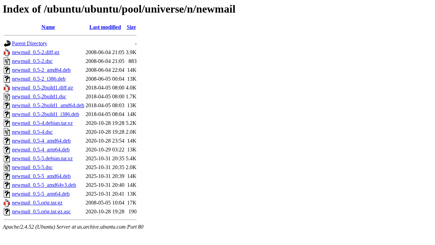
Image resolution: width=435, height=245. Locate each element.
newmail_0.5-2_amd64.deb (41, 70)
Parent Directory (29, 43)
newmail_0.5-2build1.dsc (39, 96)
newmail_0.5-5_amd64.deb (41, 176)
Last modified (105, 27)
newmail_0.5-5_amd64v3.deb (44, 185)
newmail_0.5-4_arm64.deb (41, 149)
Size (131, 27)
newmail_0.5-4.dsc (32, 132)
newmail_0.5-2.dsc (32, 61)
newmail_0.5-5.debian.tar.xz (42, 158)
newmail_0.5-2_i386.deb (39, 79)
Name (48, 27)
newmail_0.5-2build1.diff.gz (42, 88)
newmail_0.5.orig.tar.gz (37, 203)
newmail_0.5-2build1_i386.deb (45, 114)
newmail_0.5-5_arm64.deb (41, 194)
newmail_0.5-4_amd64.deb (41, 141)
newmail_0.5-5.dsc (32, 167)
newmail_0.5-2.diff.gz (35, 52)
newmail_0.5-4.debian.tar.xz (42, 123)
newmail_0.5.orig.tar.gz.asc (41, 211)
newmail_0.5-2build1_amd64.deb (48, 105)
